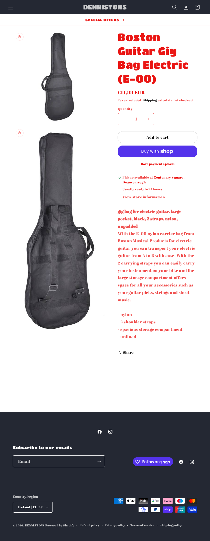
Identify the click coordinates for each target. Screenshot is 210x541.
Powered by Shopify (59, 525)
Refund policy (90, 525)
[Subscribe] (99, 461)
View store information (143, 196)
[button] (10, 7)
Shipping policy (171, 525)
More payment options (158, 164)
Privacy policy (115, 525)
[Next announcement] (200, 20)
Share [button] (128, 352)
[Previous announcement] (10, 20)
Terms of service (142, 525)
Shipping (150, 100)
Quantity (125, 108)
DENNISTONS (35, 525)
